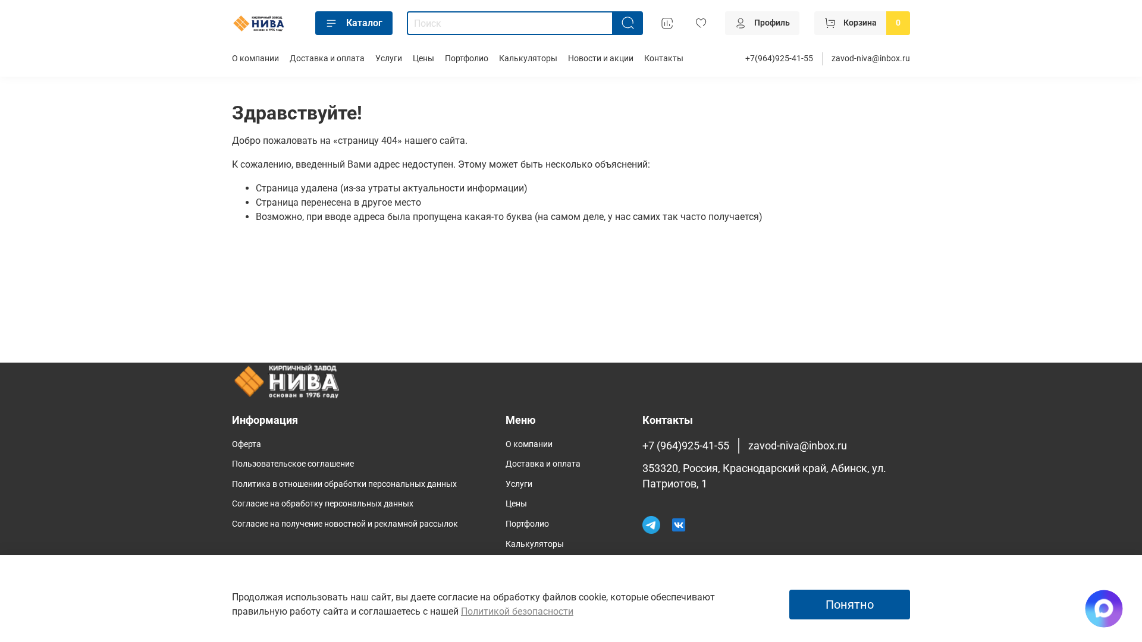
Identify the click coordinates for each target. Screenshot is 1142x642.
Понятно (850, 604)
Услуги (388, 59)
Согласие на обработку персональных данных (322, 504)
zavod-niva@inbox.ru (871, 59)
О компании (255, 59)
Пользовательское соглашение (293, 464)
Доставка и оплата (327, 59)
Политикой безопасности (517, 611)
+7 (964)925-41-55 (685, 446)
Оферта (246, 444)
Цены (423, 59)
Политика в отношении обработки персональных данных (344, 484)
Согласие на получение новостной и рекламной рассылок (345, 524)
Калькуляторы (528, 59)
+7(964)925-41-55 (779, 59)
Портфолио (466, 59)
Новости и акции (600, 59)
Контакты (663, 59)
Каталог (364, 23)
